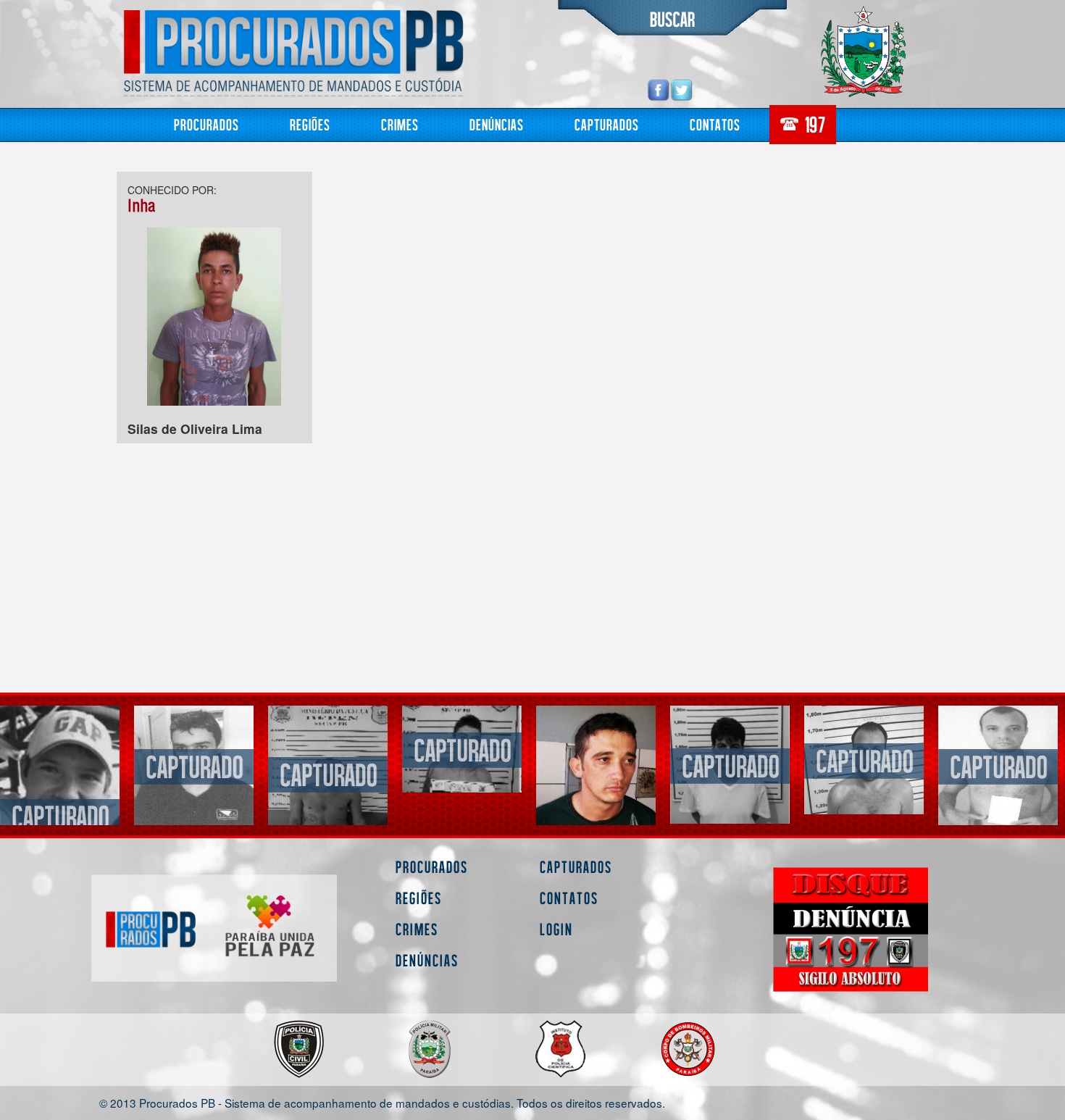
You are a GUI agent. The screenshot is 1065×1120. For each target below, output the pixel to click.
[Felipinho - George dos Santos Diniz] (462, 794)
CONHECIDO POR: (172, 190)
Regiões (310, 124)
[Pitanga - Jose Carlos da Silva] (998, 765)
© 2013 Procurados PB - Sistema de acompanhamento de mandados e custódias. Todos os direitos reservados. (382, 1102)
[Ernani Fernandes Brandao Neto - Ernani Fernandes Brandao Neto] (194, 773)
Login (556, 929)
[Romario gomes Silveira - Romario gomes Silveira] (596, 765)
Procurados (206, 124)
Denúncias (496, 124)
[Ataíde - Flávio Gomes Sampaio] (730, 759)
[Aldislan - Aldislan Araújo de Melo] (60, 765)
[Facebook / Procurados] (658, 89)
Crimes (400, 124)
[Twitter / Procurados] (681, 89)
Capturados (607, 124)
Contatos (715, 124)
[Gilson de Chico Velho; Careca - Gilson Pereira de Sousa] (864, 765)
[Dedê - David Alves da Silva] (328, 749)
